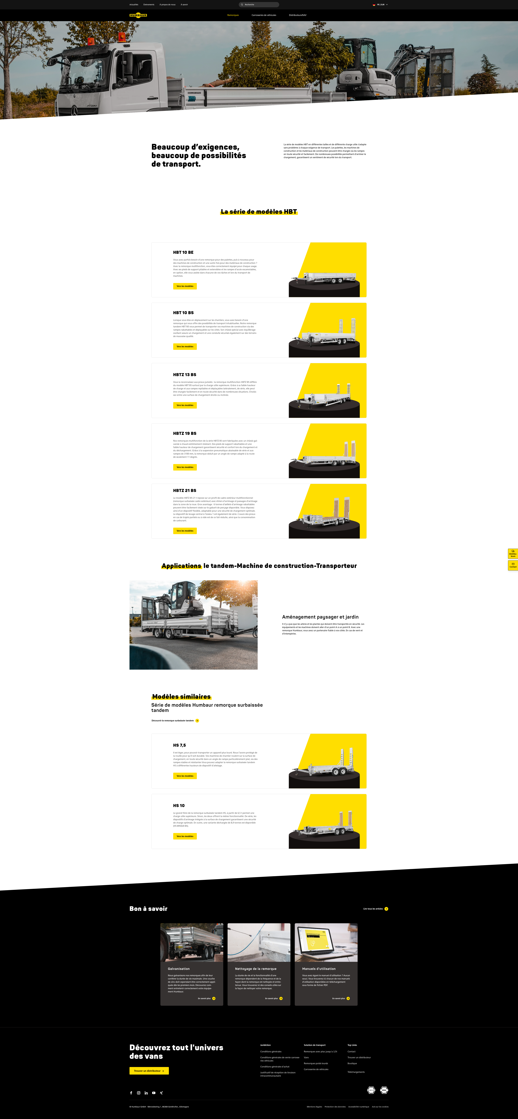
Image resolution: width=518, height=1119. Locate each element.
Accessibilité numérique (358, 1107)
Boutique (352, 1063)
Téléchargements (356, 1072)
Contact (351, 1051)
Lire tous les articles (373, 909)
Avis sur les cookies (380, 1107)
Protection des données (335, 1107)
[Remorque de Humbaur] (138, 15)
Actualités (134, 5)
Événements (149, 5)
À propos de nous (167, 5)
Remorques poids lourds (316, 1063)
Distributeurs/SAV (297, 15)
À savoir (184, 5)
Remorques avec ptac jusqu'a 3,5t (320, 1051)
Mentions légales (314, 1107)
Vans (306, 1057)
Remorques (233, 15)
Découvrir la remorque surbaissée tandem (173, 720)
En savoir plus (204, 998)
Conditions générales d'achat (274, 1066)
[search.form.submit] (242, 5)
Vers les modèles (185, 286)
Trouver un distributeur (147, 1070)
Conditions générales (270, 1051)
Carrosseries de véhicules (264, 15)
